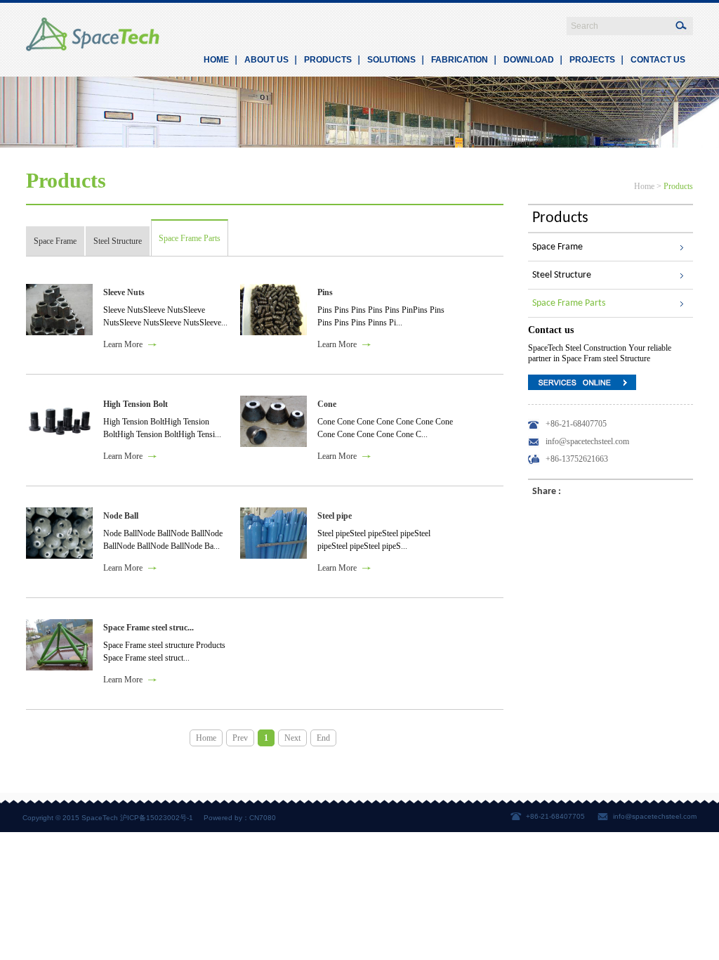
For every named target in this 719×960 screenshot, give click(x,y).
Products (678, 186)
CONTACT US (658, 60)
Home (644, 186)
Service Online (582, 382)
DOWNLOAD (528, 60)
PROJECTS (592, 60)
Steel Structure (117, 241)
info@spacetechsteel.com (655, 816)
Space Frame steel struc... (148, 628)
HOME (216, 60)
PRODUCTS (328, 60)
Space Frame (55, 241)
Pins (325, 292)
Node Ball (120, 516)
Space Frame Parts (189, 238)
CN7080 (262, 818)
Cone (326, 404)
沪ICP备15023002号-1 (156, 818)
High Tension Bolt (135, 404)
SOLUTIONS (391, 60)
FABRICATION (459, 60)
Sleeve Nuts (124, 292)
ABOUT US (266, 60)
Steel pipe (334, 516)
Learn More (123, 344)
